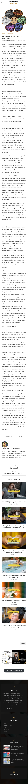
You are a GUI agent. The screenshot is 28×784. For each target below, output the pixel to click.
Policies (5, 727)
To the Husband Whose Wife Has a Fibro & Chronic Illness (17, 761)
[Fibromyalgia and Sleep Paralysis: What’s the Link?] (14, 590)
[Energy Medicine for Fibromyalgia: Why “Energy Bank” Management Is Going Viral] (14, 515)
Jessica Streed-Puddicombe (9, 40)
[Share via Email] (21, 436)
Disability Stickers (8, 725)
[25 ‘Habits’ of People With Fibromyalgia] (7, 754)
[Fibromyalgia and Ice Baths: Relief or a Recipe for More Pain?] (14, 565)
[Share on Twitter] (18, 436)
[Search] (26, 2)
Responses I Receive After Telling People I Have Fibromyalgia (17, 748)
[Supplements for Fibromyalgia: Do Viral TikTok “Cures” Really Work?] (14, 540)
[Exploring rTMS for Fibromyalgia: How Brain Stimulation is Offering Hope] (14, 615)
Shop (5, 724)
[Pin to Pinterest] (19, 436)
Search (23, 643)
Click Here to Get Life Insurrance (14, 670)
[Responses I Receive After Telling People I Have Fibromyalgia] (7, 747)
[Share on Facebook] (16, 436)
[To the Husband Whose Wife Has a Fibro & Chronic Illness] (7, 761)
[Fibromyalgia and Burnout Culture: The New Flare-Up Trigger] (14, 490)
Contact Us (6, 729)
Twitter (5, 731)
